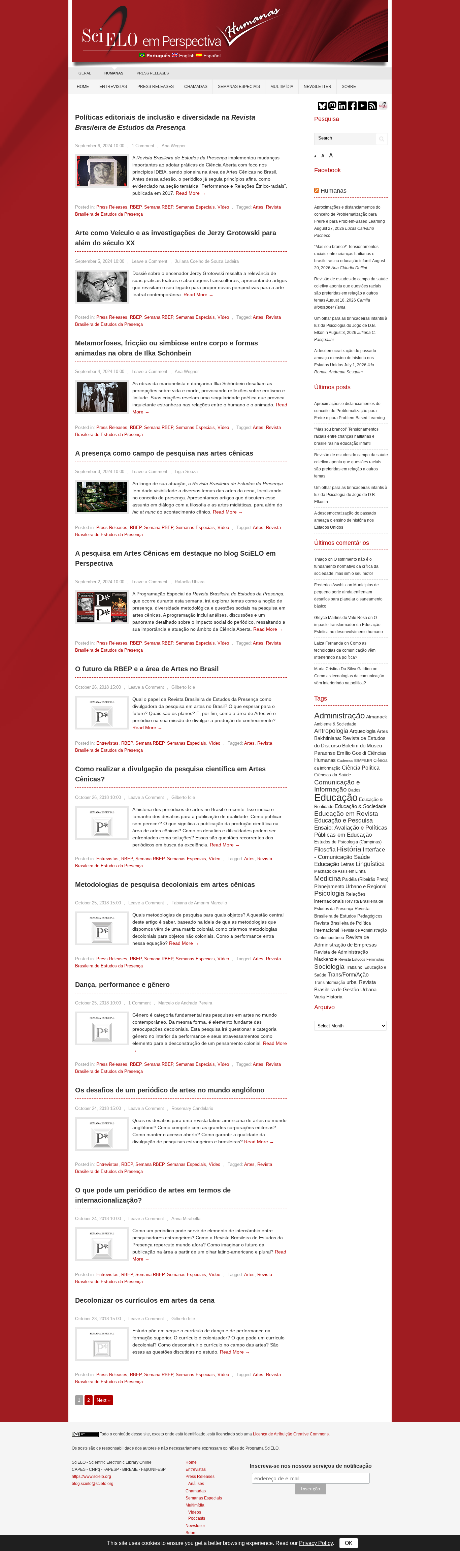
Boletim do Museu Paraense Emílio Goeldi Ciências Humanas (350, 753)
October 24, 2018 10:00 (98, 1218)
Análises (196, 1483)
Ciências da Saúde (332, 775)
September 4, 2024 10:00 (99, 371)
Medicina (327, 878)
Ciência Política (361, 768)
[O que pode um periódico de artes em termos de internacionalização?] (102, 1257)
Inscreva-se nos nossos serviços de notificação (311, 1466)
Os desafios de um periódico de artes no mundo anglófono (169, 1090)
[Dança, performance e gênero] (102, 1042)
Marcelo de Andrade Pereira (185, 1002)
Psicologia (329, 893)
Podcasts (196, 1518)
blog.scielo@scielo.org (92, 1483)
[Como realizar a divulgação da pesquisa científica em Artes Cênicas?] (102, 836)
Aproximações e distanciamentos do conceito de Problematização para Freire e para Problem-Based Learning (349, 214)
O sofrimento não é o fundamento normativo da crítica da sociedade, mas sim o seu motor (346, 566)
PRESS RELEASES (153, 73)
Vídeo (223, 207)
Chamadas (195, 86)
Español (212, 55)
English (187, 55)
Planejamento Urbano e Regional (350, 886)
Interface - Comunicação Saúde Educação (349, 856)
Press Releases (111, 207)
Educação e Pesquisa (343, 820)
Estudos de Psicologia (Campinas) (348, 841)
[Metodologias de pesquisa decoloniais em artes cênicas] (102, 941)
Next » (103, 1400)
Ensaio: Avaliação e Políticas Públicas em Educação (350, 831)
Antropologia (331, 730)
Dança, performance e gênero (122, 984)
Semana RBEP (158, 207)
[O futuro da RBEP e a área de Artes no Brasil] (102, 726)
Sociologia (329, 966)
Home (83, 86)
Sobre (349, 86)
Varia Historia (328, 996)
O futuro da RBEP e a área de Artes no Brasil (147, 669)
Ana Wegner (174, 145)
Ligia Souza (186, 471)
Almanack (376, 716)
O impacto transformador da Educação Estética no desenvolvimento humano (348, 624)
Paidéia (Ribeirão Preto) (365, 879)
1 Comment (143, 145)
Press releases (155, 86)
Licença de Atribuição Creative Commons (291, 1434)
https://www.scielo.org (91, 1476)
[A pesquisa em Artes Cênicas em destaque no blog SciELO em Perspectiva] (102, 620)
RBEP (135, 207)
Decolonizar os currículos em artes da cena (145, 1300)
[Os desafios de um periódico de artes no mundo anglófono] (102, 1147)
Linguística (370, 864)
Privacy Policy (316, 1543)
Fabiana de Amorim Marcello (199, 902)
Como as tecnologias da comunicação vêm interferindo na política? (344, 650)
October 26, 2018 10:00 (98, 797)
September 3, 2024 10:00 (99, 471)
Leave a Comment (149, 261)
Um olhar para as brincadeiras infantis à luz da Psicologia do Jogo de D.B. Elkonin (350, 325)
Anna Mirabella (185, 1218)
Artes (258, 207)
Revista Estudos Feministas (361, 959)
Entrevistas (113, 86)
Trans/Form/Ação (348, 974)
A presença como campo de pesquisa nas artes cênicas (164, 453)
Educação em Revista (346, 813)
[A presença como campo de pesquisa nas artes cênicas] (102, 510)
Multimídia (281, 86)
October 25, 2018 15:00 (98, 902)
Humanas (334, 190)
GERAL (84, 73)
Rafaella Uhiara (189, 581)
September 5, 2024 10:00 (99, 261)
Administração (339, 715)
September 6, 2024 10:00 (99, 145)
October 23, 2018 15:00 (98, 1318)
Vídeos (194, 1512)
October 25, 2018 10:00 (98, 1002)
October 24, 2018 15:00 (98, 1108)
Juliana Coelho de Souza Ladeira (207, 261)
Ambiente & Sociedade (335, 724)
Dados (354, 790)
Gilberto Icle (183, 687)
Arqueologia (362, 731)
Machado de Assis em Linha (340, 871)
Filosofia (324, 849)
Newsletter (317, 86)
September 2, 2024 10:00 (99, 581)
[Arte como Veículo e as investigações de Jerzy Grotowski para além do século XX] (102, 300)
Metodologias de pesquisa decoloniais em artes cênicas (165, 884)
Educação (336, 797)
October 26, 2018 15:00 (98, 687)
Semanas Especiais (239, 86)
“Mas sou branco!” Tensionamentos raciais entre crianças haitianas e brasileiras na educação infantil (346, 253)
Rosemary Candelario (192, 1108)
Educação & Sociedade (360, 806)
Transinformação (329, 983)
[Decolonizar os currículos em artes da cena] (102, 1357)
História (349, 849)
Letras (347, 864)
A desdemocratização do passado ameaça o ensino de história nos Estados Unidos (345, 357)
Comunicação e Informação (337, 786)
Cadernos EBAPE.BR (354, 760)
